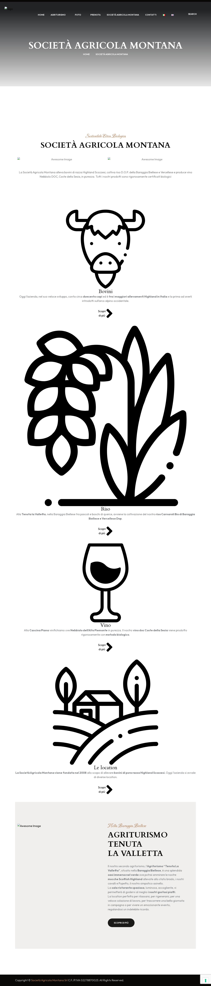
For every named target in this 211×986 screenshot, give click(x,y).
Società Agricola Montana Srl (49, 980)
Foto (78, 14)
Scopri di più (121, 922)
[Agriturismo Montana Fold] (16, 14)
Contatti (150, 14)
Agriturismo (58, 14)
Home (41, 14)
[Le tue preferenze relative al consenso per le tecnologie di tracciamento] (206, 981)
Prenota (95, 14)
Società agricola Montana (123, 14)
